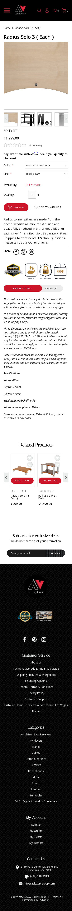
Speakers (36, 789)
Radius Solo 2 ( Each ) (47, 497)
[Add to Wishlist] (30, 458)
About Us (36, 662)
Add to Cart (22, 480)
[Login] (47, 10)
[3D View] (45, 616)
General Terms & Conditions (36, 687)
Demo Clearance (36, 759)
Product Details (22, 288)
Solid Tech (12, 131)
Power (36, 783)
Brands (36, 746)
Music (36, 777)
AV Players (36, 740)
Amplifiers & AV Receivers (36, 734)
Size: (7, 174)
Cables (36, 752)
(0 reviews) (35, 145)
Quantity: (9, 194)
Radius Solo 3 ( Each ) (28, 28)
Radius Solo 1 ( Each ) (20, 497)
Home (7, 28)
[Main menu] (7, 10)
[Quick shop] (30, 464)
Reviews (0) (50, 288)
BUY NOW (19, 207)
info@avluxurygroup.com (39, 883)
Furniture (36, 765)
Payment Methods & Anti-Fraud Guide (36, 668)
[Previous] (6, 477)
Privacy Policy (36, 693)
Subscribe (55, 553)
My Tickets (36, 837)
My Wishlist (36, 843)
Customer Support (36, 699)
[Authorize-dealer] (26, 616)
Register (36, 824)
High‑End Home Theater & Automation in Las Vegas (36, 705)
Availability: (10, 185)
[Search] (39, 10)
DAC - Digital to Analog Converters (36, 801)
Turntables (36, 795)
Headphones (36, 771)
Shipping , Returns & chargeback (36, 675)
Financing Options (36, 680)
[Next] (65, 477)
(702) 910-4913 (39, 876)
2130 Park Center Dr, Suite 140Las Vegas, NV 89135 (39, 868)
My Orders (36, 831)
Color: (8, 165)
